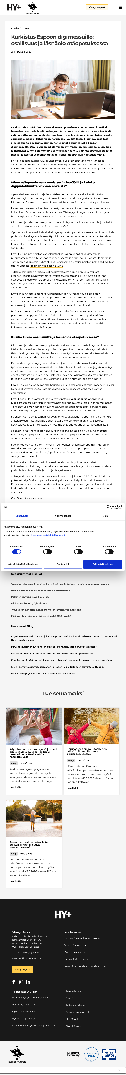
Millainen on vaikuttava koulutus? (30, 597)
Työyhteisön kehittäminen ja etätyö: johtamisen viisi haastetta (46, 609)
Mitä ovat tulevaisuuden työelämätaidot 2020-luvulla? (41, 616)
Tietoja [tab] (104, 516)
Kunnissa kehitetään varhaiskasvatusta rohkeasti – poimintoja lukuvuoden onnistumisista (62, 660)
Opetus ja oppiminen (75, 952)
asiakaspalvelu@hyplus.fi (25, 952)
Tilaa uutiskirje (73, 991)
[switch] (47, 551)
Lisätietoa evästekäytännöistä (48, 535)
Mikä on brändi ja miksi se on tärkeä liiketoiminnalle (40, 590)
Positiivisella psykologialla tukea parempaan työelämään (43, 673)
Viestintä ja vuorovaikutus (78, 945)
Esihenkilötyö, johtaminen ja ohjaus (83, 938)
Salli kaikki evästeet (103, 564)
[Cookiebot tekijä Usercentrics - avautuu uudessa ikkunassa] (108, 507)
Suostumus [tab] (22, 516)
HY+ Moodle (72, 1019)
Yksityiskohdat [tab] (63, 516)
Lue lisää (15, 787)
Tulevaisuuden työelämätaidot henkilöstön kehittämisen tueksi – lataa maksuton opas (60, 584)
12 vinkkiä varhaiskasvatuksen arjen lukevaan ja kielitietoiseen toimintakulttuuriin (57, 667)
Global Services (74, 1026)
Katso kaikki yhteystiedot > (26, 958)
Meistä (69, 998)
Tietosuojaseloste (75, 1005)
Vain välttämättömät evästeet (23, 564)
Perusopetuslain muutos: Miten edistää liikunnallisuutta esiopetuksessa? (52, 653)
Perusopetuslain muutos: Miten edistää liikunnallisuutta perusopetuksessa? (54, 646)
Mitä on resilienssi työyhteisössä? (29, 603)
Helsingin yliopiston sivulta (46, 265)
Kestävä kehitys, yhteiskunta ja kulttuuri (85, 966)
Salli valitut (63, 564)
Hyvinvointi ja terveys (76, 959)
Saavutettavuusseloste (78, 1012)
